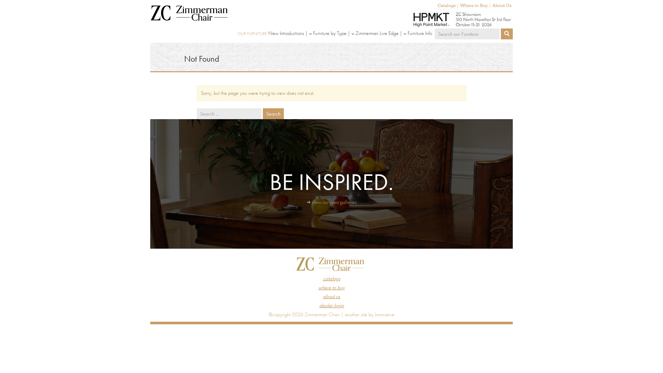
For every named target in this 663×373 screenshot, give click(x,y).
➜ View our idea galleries (331, 202)
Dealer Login (331, 305)
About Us (501, 6)
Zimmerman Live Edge (377, 33)
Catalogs (447, 6)
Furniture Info (420, 33)
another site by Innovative (369, 314)
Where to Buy (474, 6)
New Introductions (286, 33)
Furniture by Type (330, 33)
